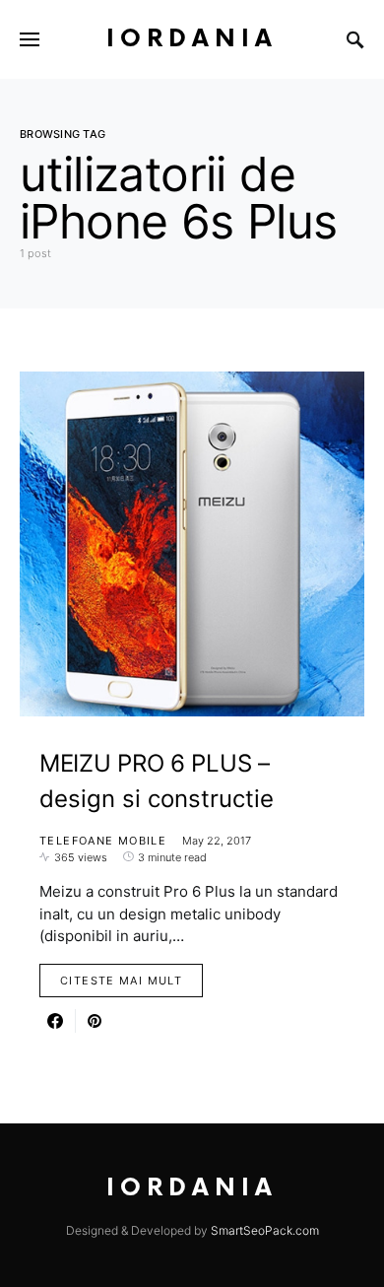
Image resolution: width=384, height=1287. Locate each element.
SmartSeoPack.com (265, 1230)
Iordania (192, 39)
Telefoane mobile (102, 840)
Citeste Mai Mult (121, 980)
